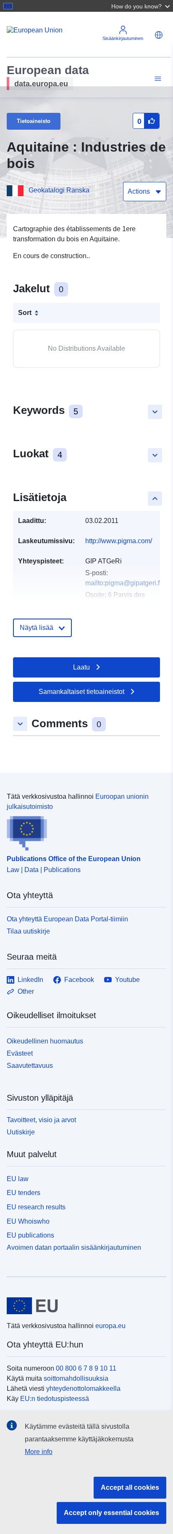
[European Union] (83, 1305)
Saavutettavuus (30, 1065)
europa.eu (110, 1325)
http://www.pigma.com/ (118, 540)
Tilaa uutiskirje (28, 931)
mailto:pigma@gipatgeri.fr (123, 583)
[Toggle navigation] (156, 79)
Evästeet (20, 1053)
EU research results (36, 1207)
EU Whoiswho (28, 1221)
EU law (18, 1178)
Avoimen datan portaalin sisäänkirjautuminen (74, 1247)
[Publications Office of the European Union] (83, 831)
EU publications (30, 1235)
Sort (24, 312)
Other (26, 991)
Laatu (81, 667)
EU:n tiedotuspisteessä (54, 1398)
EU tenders (23, 1192)
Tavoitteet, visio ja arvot (41, 1119)
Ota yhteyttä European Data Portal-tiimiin (67, 919)
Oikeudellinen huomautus (45, 1041)
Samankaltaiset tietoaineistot (81, 691)
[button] (141, 6)
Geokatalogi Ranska (59, 190)
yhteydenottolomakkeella (83, 1388)
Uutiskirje (21, 1132)
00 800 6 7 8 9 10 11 (86, 1368)
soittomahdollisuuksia (76, 1378)
